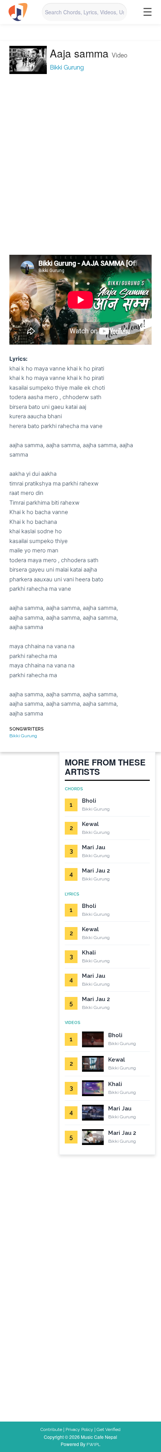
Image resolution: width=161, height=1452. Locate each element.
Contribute (51, 1429)
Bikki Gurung (67, 67)
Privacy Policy (79, 1429)
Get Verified (109, 1429)
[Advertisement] (80, 165)
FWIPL (93, 1444)
